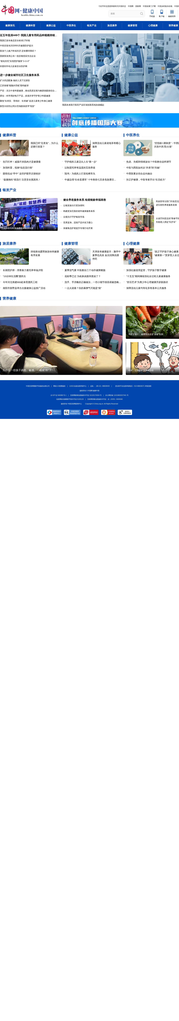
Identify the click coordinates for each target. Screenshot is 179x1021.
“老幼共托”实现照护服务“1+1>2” (14, 61)
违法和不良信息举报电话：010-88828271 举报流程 (133, 386)
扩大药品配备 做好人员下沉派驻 (15, 80)
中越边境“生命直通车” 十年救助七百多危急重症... (90, 179)
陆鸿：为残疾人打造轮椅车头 (80, 173)
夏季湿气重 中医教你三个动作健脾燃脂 (85, 270)
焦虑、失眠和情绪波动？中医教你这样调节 (148, 161)
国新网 (138, 6)
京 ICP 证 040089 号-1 (58, 395)
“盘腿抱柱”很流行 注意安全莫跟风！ (21, 179)
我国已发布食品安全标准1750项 (15, 40)
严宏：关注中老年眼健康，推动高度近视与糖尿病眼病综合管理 (29, 91)
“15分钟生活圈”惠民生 (14, 276)
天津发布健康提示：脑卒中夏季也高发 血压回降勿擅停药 (106, 255)
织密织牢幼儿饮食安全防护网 (13, 66)
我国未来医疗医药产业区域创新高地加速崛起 (83, 105)
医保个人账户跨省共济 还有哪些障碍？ (18, 51)
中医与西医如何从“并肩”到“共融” (143, 167)
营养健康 (173, 25)
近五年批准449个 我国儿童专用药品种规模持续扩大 (30, 35)
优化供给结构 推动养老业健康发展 (17, 228)
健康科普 (30, 25)
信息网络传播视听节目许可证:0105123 (70, 399)
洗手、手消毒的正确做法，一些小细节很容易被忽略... (93, 282)
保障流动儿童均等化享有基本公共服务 (146, 288)
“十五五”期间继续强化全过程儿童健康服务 (148, 276)
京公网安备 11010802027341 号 (116, 395)
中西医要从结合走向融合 (139, 173)
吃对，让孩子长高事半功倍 (141, 370)
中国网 (130, 6)
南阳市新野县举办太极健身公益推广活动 (24, 288)
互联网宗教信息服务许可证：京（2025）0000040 (105, 399)
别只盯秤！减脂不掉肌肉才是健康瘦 (22, 161)
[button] (64, 67)
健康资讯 (10, 25)
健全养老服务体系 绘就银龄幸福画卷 (84, 199)
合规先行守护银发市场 (73, 217)
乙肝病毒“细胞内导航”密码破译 (14, 85)
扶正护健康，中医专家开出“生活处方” (146, 179)
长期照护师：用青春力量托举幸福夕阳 (23, 270)
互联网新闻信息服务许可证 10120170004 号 (86, 395)
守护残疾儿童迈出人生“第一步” (81, 161)
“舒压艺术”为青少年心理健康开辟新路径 (147, 282)
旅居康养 (112, 25)
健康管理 (132, 25)
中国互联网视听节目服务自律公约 (38, 386)
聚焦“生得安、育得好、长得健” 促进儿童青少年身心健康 (26, 101)
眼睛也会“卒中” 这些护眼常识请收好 (21, 173)
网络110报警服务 (59, 386)
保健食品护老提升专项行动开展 (78, 228)
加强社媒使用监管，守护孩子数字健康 (146, 270)
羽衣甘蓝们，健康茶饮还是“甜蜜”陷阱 (145, 334)
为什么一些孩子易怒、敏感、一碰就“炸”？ (27, 370)
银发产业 (91, 25)
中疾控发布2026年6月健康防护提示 (16, 46)
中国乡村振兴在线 (165, 6)
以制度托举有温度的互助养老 (80, 167)
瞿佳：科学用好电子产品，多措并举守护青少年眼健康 (25, 96)
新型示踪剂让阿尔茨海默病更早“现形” (17, 106)
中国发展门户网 (149, 6)
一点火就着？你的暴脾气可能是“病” (83, 288)
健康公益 (51, 25)
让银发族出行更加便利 (73, 205)
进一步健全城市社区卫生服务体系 (19, 75)
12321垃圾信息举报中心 (77, 386)
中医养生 (71, 25)
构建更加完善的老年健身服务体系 (79, 211)
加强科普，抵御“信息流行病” (18, 167)
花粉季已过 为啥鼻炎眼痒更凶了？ (83, 276)
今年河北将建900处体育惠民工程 (20, 282)
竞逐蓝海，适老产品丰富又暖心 (78, 222)
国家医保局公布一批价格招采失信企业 (18, 56)
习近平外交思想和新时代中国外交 (112, 6)
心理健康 (153, 25)
